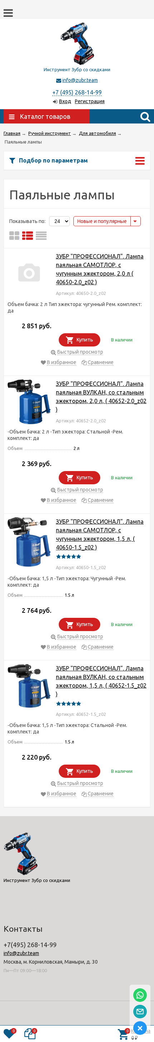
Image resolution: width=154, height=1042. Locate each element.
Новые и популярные (102, 221)
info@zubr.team (80, 80)
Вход (65, 101)
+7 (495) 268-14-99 (77, 92)
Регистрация (90, 101)
